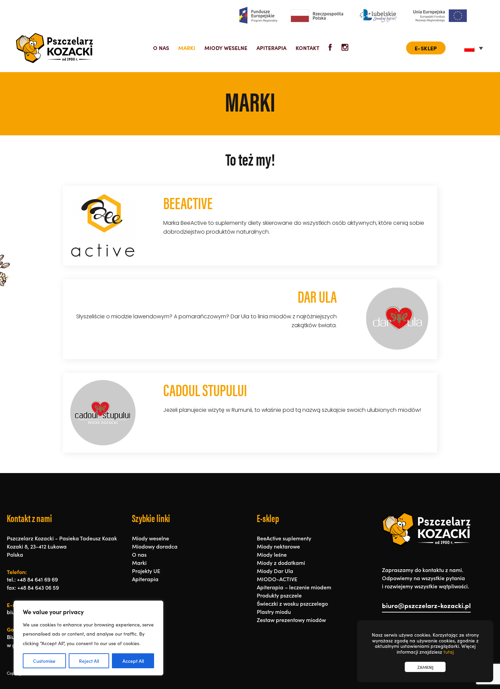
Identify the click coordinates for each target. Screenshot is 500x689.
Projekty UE (146, 570)
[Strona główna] (54, 48)
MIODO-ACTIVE (277, 579)
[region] (88, 638)
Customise (44, 660)
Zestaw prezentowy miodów (291, 619)
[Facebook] (331, 48)
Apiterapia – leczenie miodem (294, 587)
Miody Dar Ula (275, 570)
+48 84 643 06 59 (38, 587)
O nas (161, 47)
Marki (186, 47)
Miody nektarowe (278, 546)
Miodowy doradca (155, 546)
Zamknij (425, 667)
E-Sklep (426, 48)
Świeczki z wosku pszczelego (292, 603)
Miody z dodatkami (281, 562)
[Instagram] (344, 48)
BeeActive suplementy (284, 538)
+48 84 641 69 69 (37, 579)
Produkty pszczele (279, 595)
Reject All (89, 660)
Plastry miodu (274, 611)
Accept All (133, 660)
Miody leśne (272, 554)
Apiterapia (271, 47)
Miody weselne (225, 47)
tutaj (449, 652)
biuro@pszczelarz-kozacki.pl (426, 605)
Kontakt (307, 47)
